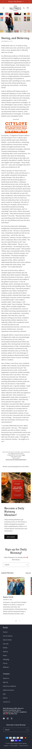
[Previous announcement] (3, 1)
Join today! (11, 537)
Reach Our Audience (9, 686)
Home (5, 655)
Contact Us (6, 702)
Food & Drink (7, 640)
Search (5, 698)
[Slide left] (12, 620)
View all (28, 573)
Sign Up (5, 682)
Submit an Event (8, 690)
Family (5, 648)
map (23, 455)
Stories (5, 627)
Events (5, 632)
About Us (6, 678)
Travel (5, 663)
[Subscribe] (27, 565)
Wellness (6, 667)
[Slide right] (19, 620)
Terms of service (23, 745)
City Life (5, 644)
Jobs (4, 694)
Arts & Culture (8, 636)
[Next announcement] (29, 1)
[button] (4, 8)
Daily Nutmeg (13, 743)
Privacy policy (14, 745)
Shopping (6, 659)
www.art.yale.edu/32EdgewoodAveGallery (16, 459)
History (5, 651)
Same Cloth (8, 597)
